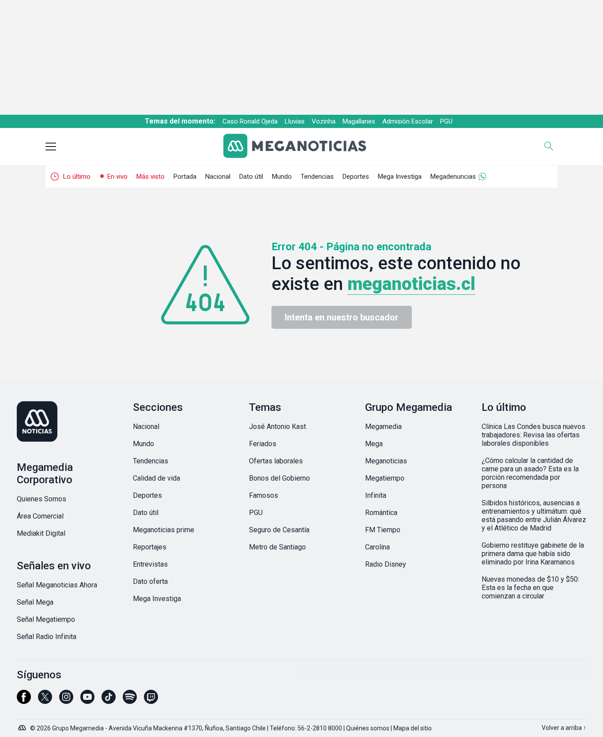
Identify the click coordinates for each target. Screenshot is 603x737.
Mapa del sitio (412, 728)
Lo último (76, 176)
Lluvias (295, 121)
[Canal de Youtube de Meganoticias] (87, 701)
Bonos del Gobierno (279, 478)
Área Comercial (40, 516)
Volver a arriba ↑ (564, 727)
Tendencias (317, 176)
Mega (374, 444)
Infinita (375, 495)
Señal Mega (35, 602)
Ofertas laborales (276, 461)
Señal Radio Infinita (46, 636)
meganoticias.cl (411, 284)
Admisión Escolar (407, 121)
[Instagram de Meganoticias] (66, 701)
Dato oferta (150, 581)
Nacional (217, 176)
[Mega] (23, 725)
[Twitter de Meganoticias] (45, 701)
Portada (184, 176)
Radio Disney (385, 564)
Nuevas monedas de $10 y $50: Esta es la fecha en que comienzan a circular (530, 587)
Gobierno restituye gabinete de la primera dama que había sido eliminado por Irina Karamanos (533, 553)
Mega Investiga (400, 176)
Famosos (263, 495)
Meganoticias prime (163, 530)
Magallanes (359, 121)
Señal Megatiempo (46, 619)
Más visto (150, 176)
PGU (446, 121)
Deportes (356, 176)
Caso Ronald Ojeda (250, 121)
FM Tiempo (382, 530)
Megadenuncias (453, 176)
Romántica (381, 512)
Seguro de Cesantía (279, 530)
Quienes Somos (41, 499)
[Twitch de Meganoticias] (151, 701)
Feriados (262, 444)
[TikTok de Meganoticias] (109, 701)
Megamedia (383, 426)
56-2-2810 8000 (320, 728)
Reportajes (149, 547)
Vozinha (323, 121)
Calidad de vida (156, 478)
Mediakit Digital (41, 533)
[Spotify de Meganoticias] (130, 701)
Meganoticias (386, 461)
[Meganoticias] (301, 147)
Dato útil (251, 176)
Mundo (282, 176)
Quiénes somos (367, 728)
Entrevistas (150, 564)
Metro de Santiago (277, 547)
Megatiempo (384, 478)
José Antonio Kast (277, 426)
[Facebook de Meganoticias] (24, 701)
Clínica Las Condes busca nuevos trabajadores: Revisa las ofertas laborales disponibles (533, 434)
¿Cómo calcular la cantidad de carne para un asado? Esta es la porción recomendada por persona (530, 473)
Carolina (377, 547)
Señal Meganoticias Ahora (57, 585)
